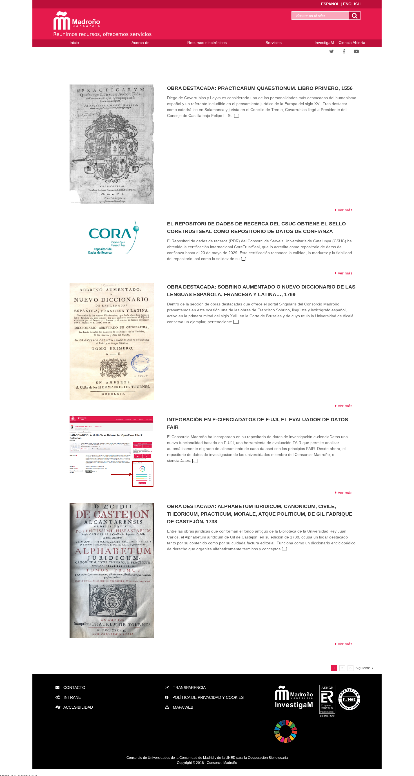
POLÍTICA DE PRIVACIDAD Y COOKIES (207, 697)
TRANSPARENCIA (189, 687)
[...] (236, 115)
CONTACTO (73, 687)
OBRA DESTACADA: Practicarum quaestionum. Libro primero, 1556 (260, 88)
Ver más (344, 210)
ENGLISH (351, 4)
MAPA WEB (182, 707)
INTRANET (73, 697)
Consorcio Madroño (222, 763)
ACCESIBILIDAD (78, 707)
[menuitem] (74, 43)
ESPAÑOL (331, 4)
